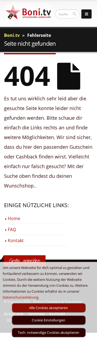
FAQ (12, 229)
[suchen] (74, 13)
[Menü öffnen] (86, 14)
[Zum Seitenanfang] (87, 333)
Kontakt (16, 240)
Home (14, 218)
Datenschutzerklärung (20, 297)
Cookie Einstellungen (48, 320)
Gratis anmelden (24, 261)
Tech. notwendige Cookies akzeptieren (48, 332)
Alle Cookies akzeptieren (48, 307)
